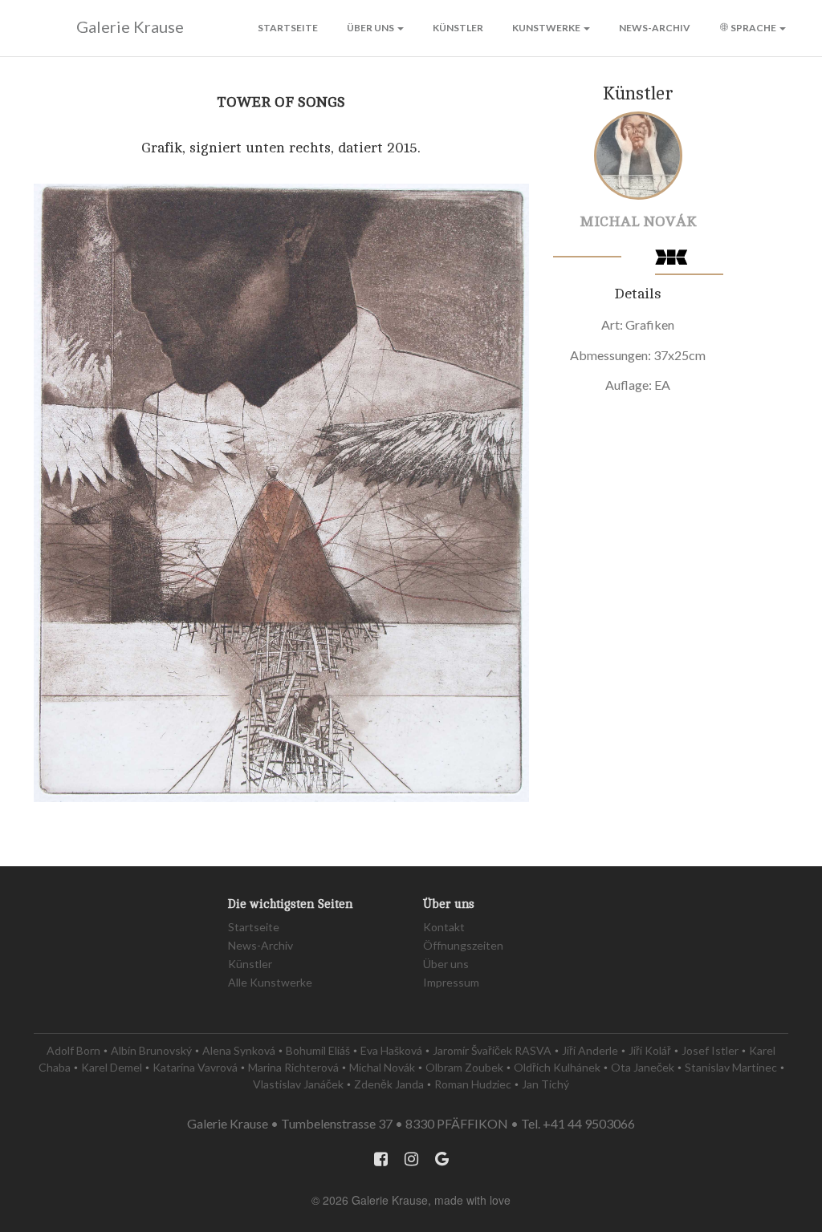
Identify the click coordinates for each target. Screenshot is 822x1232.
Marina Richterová (293, 1067)
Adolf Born (73, 1050)
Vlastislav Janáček (298, 1084)
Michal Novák (638, 221)
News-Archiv (654, 28)
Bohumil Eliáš (318, 1050)
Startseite (288, 28)
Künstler (458, 28)
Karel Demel (111, 1067)
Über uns (371, 28)
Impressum (451, 982)
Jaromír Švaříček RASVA (492, 1050)
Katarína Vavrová (195, 1067)
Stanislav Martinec (731, 1067)
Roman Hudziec (472, 1084)
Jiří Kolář (650, 1050)
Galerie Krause (130, 26)
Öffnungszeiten (463, 945)
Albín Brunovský (151, 1050)
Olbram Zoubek (464, 1067)
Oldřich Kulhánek (557, 1067)
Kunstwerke (547, 28)
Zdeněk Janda (389, 1084)
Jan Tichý (545, 1084)
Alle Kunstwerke (270, 982)
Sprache (753, 28)
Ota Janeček (642, 1067)
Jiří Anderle (590, 1050)
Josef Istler (710, 1050)
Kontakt (444, 927)
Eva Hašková (391, 1050)
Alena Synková (238, 1050)
